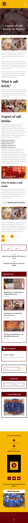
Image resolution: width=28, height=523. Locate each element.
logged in (12, 357)
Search (22, 368)
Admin (7, 236)
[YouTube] (14, 478)
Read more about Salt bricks (16, 202)
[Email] (18, 478)
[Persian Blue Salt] (14, 407)
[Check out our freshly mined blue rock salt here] (14, 498)
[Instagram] (9, 478)
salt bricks (8, 240)
